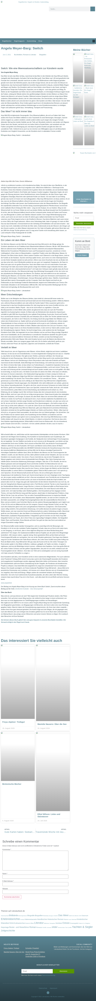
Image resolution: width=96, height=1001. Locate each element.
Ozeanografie (74, 923)
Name (4, 873)
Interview (74, 919)
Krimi (12, 923)
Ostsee (65, 923)
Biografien (42, 54)
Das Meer (63, 915)
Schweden (49, 927)
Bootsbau (46, 915)
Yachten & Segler (82, 926)
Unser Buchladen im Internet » (83, 200)
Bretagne (51, 915)
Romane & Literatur (29, 54)
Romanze (39, 927)
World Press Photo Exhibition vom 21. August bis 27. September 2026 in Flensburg (35, 954)
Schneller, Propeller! (32, 948)
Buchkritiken (18, 54)
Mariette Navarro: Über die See (52, 724)
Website (5, 889)
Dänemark (85, 915)
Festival (22, 919)
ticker (63, 927)
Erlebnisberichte (10, 919)
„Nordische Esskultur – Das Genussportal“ (29, 589)
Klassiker (5, 923)
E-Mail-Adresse (8, 881)
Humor (66, 919)
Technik (60, 927)
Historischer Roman (55, 919)
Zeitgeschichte (8, 930)
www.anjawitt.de (6, 583)
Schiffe (44, 927)
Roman (32, 927)
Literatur (39, 922)
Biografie (30, 915)
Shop (40, 41)
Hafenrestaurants (31, 919)
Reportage (5, 927)
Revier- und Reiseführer (19, 927)
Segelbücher (7, 41)
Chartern (55, 915)
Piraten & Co (81, 923)
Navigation (52, 923)
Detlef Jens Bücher (74, 915)
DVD (80, 915)
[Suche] (92, 9)
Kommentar (6, 849)
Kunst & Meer (29, 923)
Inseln (69, 919)
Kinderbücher (82, 919)
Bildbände (13, 915)
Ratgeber (87, 923)
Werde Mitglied (82, 255)
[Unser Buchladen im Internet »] (83, 195)
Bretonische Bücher (11, 784)
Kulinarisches (19, 923)
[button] (22, 62)
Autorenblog (31, 41)
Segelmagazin (19, 41)
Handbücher (42, 919)
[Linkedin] (93, 41)
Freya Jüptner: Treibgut (13, 722)
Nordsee (59, 923)
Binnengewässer (22, 915)
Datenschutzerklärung (80, 229)
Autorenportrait (5, 915)
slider (54, 927)
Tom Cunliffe (68, 927)
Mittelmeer (46, 923)
